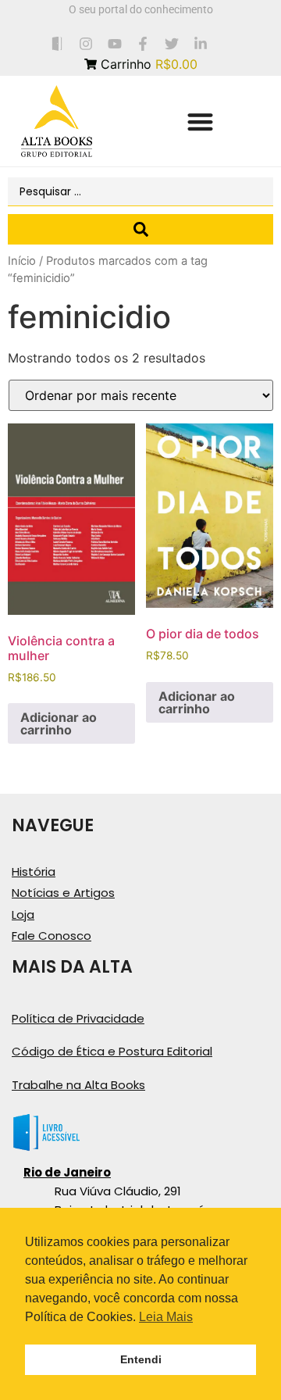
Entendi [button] (141, 1359)
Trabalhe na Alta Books (78, 1085)
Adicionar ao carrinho (58, 723)
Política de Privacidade (78, 1018)
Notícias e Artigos (63, 892)
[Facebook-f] (143, 43)
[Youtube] (114, 43)
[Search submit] (140, 229)
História (33, 871)
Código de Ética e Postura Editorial (112, 1051)
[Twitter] (172, 43)
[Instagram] (85, 43)
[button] (200, 121)
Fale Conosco (51, 935)
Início (22, 261)
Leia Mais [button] (166, 1316)
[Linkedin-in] (201, 43)
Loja (23, 914)
